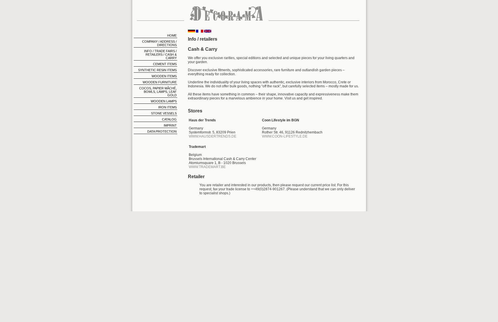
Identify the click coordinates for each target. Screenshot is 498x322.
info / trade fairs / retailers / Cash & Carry (160, 54)
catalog (169, 119)
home (172, 35)
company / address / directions (159, 43)
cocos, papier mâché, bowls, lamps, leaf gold (158, 91)
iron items (167, 107)
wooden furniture (160, 82)
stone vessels (164, 113)
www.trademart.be (207, 167)
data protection (162, 131)
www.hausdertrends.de (212, 136)
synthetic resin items (157, 70)
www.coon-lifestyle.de (285, 136)
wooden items (164, 76)
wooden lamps (164, 101)
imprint (170, 125)
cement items (165, 64)
